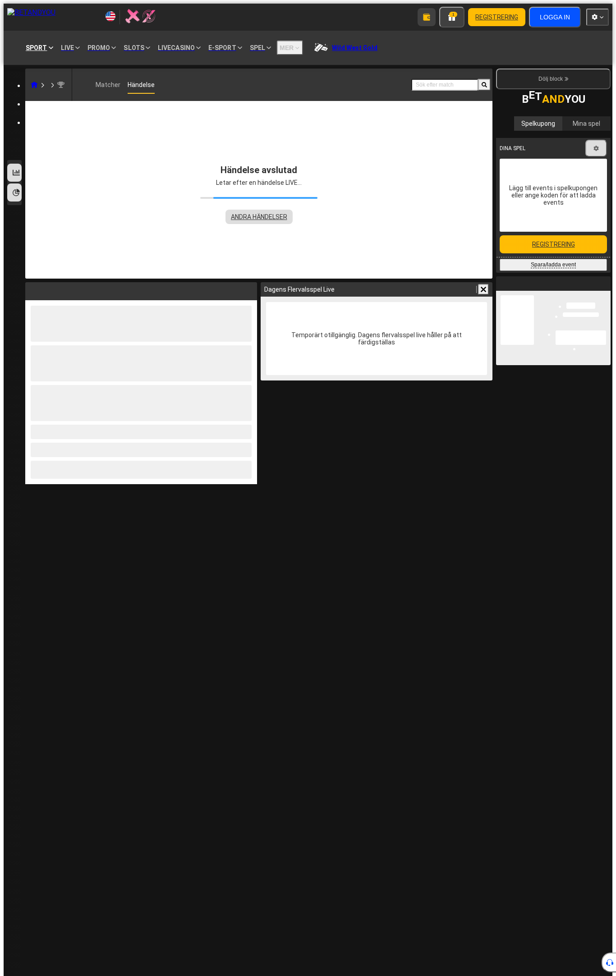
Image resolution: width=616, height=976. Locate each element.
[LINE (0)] (34, 85)
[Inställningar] (596, 148)
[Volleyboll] (48, 85)
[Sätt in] (427, 17)
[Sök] (484, 85)
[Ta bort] (483, 289)
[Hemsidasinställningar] (597, 17)
